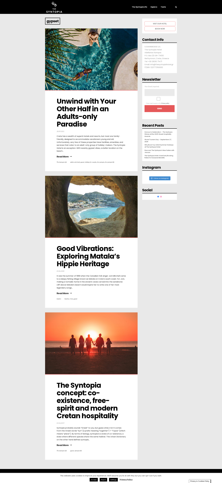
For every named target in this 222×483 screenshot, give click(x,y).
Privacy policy (165, 103)
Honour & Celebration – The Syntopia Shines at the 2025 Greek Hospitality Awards (158, 134)
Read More (63, 156)
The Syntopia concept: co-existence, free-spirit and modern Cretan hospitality (88, 400)
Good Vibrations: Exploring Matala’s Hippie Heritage (89, 256)
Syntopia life (78, 451)
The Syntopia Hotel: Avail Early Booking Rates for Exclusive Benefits (159, 157)
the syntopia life (109, 162)
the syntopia (100, 162)
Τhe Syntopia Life (62, 162)
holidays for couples (90, 162)
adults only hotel (75, 162)
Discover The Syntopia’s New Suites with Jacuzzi (159, 151)
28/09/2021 (60, 131)
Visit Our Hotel (160, 23)
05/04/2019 (60, 423)
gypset (82, 162)
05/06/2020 (60, 271)
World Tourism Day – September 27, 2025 (158, 141)
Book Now (160, 29)
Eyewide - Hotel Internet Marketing (79, 476)
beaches (67, 299)
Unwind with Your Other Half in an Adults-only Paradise (87, 112)
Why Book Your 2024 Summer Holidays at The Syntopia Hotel (159, 146)
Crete (71, 299)
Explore (59, 299)
